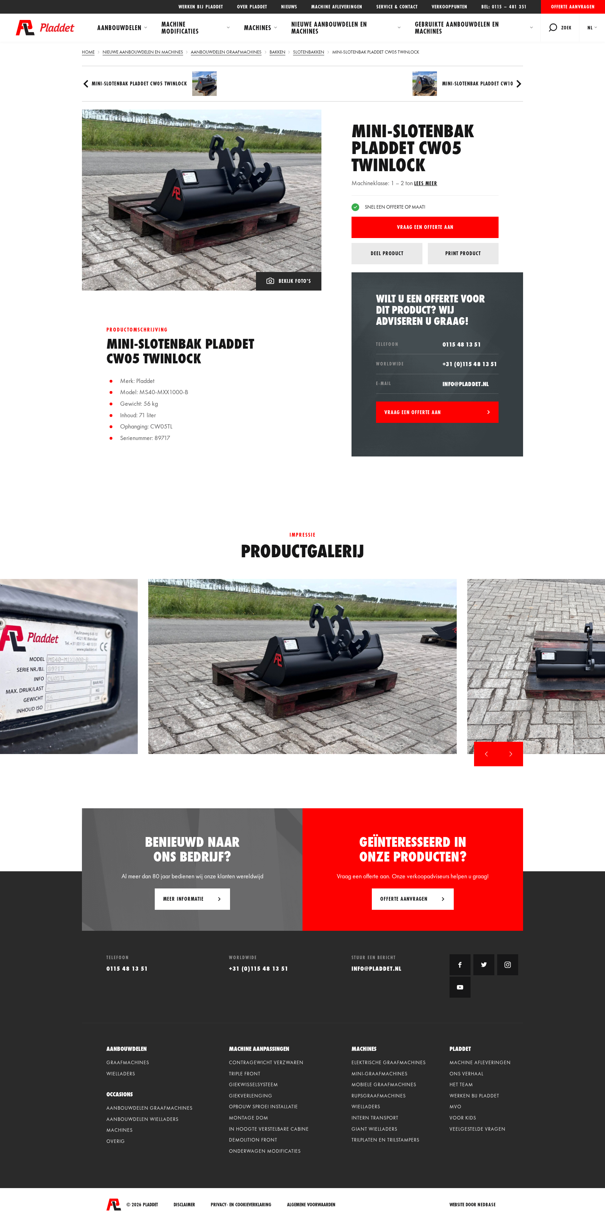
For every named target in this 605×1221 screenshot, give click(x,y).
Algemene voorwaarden (311, 1204)
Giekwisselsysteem (253, 1084)
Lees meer (425, 183)
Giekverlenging (250, 1096)
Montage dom (248, 1118)
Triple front (244, 1073)
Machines (257, 27)
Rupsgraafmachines (379, 1096)
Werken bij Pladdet (201, 6)
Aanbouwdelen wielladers (142, 1119)
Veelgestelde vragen (478, 1129)
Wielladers (120, 1073)
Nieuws (289, 6)
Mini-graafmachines (380, 1073)
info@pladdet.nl (466, 384)
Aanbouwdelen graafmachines (149, 1108)
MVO (455, 1106)
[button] (486, 754)
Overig (115, 1141)
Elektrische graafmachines (389, 1062)
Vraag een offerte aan (425, 227)
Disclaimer (184, 1204)
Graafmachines (127, 1062)
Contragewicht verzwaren (266, 1062)
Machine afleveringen (336, 6)
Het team (461, 1084)
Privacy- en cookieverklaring (241, 1204)
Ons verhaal (467, 1073)
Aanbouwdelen (119, 27)
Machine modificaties (180, 28)
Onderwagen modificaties (265, 1151)
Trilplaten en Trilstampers (385, 1140)
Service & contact (397, 6)
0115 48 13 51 (462, 344)
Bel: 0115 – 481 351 (504, 6)
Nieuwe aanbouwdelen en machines (329, 28)
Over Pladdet (252, 6)
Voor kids (463, 1118)
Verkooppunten (449, 6)
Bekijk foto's (295, 281)
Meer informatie (183, 898)
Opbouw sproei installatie (263, 1106)
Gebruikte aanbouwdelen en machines (457, 28)
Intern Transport (375, 1118)
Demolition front (253, 1140)
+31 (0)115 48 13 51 (470, 364)
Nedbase (487, 1204)
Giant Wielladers (374, 1129)
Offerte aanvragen (573, 6)
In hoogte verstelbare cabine (269, 1129)
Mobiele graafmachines (384, 1084)
